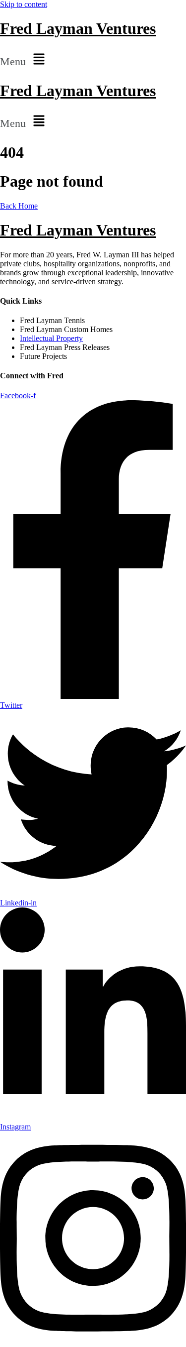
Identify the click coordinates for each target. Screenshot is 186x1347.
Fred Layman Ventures (78, 28)
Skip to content (23, 4)
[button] (93, 60)
